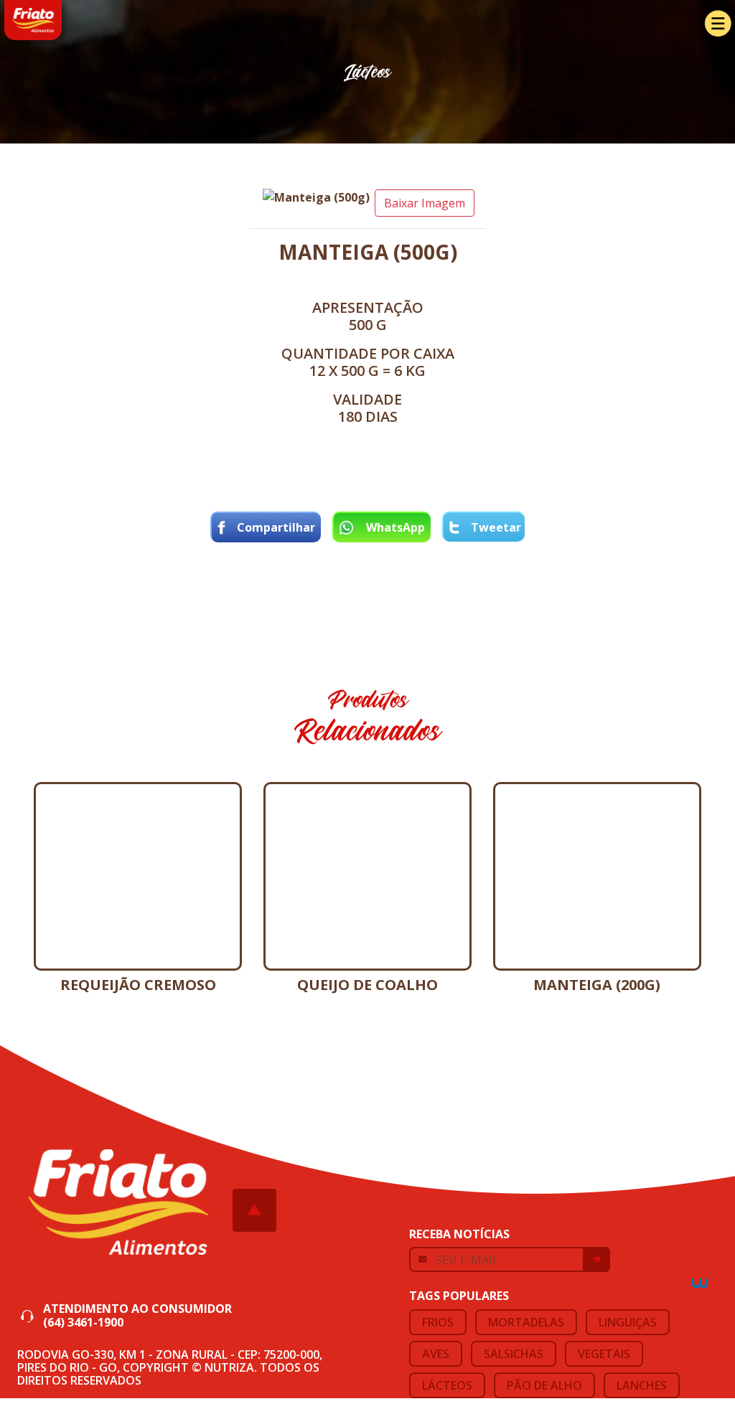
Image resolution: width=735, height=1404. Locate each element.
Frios (438, 1322)
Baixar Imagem (424, 203)
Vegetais (604, 1354)
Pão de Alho (544, 1385)
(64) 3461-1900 (83, 1322)
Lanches (642, 1385)
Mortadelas (526, 1322)
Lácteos (447, 1385)
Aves (435, 1354)
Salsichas (513, 1354)
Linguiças (628, 1322)
